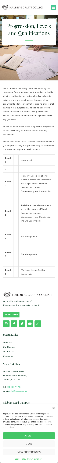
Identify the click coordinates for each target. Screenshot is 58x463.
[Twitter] (22, 323)
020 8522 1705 (14, 387)
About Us (7, 342)
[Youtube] (30, 323)
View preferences (29, 452)
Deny (29, 444)
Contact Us (8, 356)
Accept (29, 435)
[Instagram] (6, 323)
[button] (53, 408)
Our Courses (9, 347)
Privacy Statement (34, 459)
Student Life (8, 351)
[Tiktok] (38, 323)
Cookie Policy (20, 459)
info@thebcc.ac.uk (18, 391)
